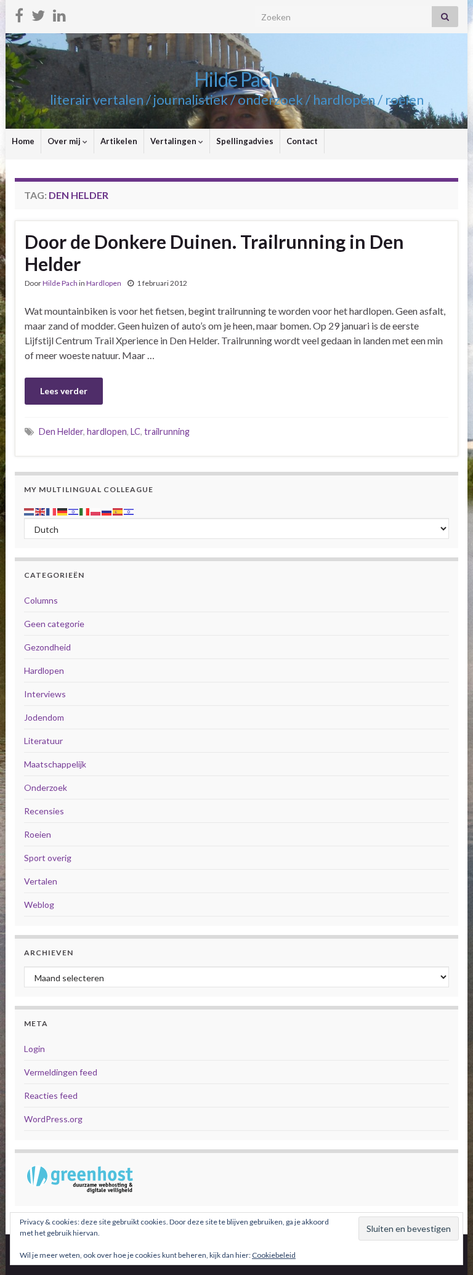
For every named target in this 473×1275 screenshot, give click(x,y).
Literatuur (43, 740)
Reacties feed (51, 1095)
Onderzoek (45, 787)
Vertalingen (174, 141)
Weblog (39, 904)
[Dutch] (29, 510)
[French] (51, 510)
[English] (40, 510)
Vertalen (40, 881)
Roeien (37, 834)
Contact (302, 141)
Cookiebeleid (274, 1255)
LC (135, 431)
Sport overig (47, 857)
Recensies (44, 811)
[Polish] (96, 510)
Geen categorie (54, 623)
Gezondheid (47, 647)
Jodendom (44, 717)
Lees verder (63, 391)
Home (23, 141)
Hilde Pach (236, 79)
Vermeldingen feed (60, 1072)
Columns (41, 600)
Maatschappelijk (55, 764)
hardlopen (107, 431)
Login (34, 1048)
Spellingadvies (244, 141)
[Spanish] (118, 510)
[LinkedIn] (59, 13)
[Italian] (85, 510)
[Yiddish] (129, 510)
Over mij (65, 141)
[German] (62, 510)
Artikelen (118, 141)
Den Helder (61, 431)
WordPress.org (53, 1119)
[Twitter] (38, 13)
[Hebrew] (73, 510)
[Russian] (107, 510)
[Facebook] (19, 13)
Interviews (45, 694)
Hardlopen (103, 283)
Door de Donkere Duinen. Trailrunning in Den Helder (214, 252)
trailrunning (167, 431)
